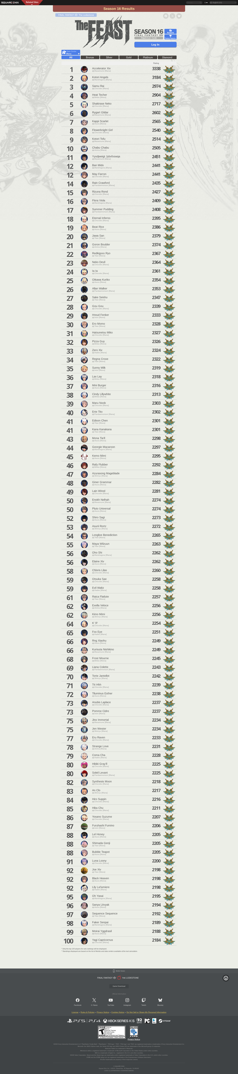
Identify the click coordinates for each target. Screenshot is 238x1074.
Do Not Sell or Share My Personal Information (146, 1012)
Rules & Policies (87, 1012)
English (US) (217, 2)
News (95, 1005)
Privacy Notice (103, 1012)
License (75, 1012)
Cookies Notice (117, 1012)
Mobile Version (120, 971)
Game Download (119, 986)
